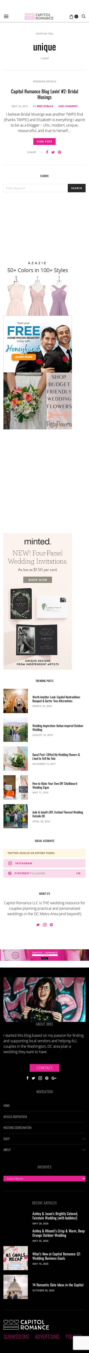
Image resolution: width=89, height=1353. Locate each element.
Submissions (16, 1336)
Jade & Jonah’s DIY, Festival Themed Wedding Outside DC (57, 814)
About (7, 1149)
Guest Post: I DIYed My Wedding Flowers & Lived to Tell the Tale (56, 756)
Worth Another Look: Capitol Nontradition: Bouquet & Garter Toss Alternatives (56, 698)
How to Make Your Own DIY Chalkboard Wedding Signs (54, 785)
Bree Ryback (45, 106)
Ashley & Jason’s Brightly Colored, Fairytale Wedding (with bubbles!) (55, 1216)
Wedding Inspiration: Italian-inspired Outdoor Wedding (58, 727)
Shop (6, 1138)
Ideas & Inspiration (15, 1116)
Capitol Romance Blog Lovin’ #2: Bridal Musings (44, 94)
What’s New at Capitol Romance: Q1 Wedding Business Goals (56, 1256)
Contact (44, 1067)
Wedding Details (44, 81)
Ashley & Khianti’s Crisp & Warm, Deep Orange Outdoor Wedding (58, 1233)
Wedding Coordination (17, 1127)
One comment (68, 106)
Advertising (47, 1336)
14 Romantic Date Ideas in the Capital (58, 1284)
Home (6, 1105)
